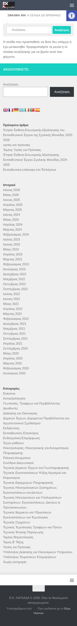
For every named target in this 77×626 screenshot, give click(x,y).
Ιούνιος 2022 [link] (11, 299)
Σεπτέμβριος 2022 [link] (15, 289)
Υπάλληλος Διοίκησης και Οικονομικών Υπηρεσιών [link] (37, 552)
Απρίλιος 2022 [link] (12, 309)
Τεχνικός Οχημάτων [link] (16, 522)
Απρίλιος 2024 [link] (12, 224)
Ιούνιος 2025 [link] (11, 200)
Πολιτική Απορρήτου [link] (17, 458)
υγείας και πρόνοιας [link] (16, 145)
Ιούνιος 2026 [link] (11, 190)
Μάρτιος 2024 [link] (12, 229)
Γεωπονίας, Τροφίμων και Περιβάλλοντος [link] (31, 403)
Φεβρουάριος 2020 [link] (16, 368)
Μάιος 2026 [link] (11, 195)
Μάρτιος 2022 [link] (12, 313)
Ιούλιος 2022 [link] (11, 294)
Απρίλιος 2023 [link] (12, 254)
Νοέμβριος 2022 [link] (14, 279)
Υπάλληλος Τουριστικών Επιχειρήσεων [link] (29, 557)
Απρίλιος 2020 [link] (12, 358)
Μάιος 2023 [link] (11, 249)
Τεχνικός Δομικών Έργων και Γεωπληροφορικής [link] (36, 468)
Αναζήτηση (10, 84)
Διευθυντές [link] (10, 408)
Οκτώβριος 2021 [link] (14, 333)
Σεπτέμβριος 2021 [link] (15, 338)
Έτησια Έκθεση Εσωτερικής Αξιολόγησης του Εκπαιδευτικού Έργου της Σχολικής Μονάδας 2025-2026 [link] (38, 135)
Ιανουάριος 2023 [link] (14, 269)
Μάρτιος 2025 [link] (12, 209)
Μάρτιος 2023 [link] (12, 259)
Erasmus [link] (9, 393)
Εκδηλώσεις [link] (11, 428)
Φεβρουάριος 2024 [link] (16, 234)
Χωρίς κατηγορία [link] (14, 562)
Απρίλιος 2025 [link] (12, 204)
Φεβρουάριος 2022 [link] (16, 318)
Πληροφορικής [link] (13, 453)
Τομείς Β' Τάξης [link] (13, 542)
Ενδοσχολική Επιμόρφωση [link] (21, 438)
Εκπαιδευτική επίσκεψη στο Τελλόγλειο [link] (29, 169)
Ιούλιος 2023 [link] (11, 239)
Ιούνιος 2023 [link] (11, 244)
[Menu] (72, 5)
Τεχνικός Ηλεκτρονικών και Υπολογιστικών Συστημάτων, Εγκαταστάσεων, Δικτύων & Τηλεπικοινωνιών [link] (32, 502)
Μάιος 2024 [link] (11, 219)
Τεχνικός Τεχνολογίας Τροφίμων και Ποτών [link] (32, 527)
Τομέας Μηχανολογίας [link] (18, 537)
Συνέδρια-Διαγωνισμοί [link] (18, 463)
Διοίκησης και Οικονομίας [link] (20, 413)
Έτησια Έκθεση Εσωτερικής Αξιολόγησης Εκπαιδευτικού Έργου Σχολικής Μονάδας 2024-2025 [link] (35, 159)
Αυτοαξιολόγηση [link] (14, 398)
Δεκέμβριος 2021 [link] (14, 323)
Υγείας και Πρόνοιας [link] (17, 547)
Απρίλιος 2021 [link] (12, 343)
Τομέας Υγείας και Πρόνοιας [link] (22, 150)
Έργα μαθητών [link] (13, 443)
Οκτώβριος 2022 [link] (14, 284)
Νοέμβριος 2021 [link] (14, 328)
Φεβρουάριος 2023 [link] (16, 264)
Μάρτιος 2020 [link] (12, 363)
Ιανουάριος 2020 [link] (14, 373)
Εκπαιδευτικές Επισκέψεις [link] (21, 433)
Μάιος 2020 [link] (11, 353)
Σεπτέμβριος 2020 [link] (15, 348)
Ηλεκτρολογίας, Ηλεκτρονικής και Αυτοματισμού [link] (36, 448)
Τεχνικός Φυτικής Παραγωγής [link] (23, 532)
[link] (71, 15)
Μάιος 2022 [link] (11, 304)
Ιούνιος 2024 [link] (11, 214)
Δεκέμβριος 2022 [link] (14, 274)
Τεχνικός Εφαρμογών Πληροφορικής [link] (28, 482)
